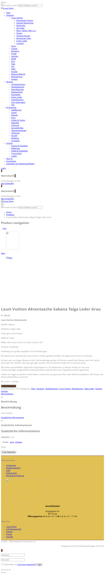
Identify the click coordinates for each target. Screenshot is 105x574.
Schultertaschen (18, 84)
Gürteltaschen (17, 99)
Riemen (14, 115)
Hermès (14, 56)
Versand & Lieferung (15, 475)
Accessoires (11, 107)
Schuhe (9, 143)
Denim (19, 33)
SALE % (9, 158)
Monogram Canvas (24, 20)
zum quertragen (18, 102)
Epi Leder (20, 28)
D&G (13, 69)
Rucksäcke (15, 94)
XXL (13, 105)
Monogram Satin (23, 38)
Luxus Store (11, 526)
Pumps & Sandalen (19, 145)
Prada (13, 53)
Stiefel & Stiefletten (19, 151)
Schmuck (15, 125)
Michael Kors (17, 76)
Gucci (13, 46)
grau (12, 442)
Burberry (15, 51)
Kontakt (9, 536)
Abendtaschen (17, 89)
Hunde (14, 135)
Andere (14, 79)
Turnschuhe (16, 153)
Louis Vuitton (17, 18)
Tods (13, 64)
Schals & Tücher (18, 120)
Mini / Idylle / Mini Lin (26, 30)
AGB (8, 470)
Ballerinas (15, 148)
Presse (9, 534)
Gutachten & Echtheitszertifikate (20, 163)
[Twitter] (2, 449)
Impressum (11, 465)
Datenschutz (11, 473)
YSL (12, 66)
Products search (11, 5)
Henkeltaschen (17, 87)
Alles (8, 12)
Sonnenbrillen (17, 128)
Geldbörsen (16, 110)
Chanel (14, 48)
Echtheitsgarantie (13, 529)
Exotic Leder (21, 41)
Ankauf (9, 531)
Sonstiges (15, 140)
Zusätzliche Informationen (12, 417)
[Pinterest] (6, 449)
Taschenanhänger (19, 130)
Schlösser (15, 133)
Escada (14, 71)
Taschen (9, 82)
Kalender (15, 122)
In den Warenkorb (8, 386)
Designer (10, 15)
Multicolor (20, 25)
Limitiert (20, 43)
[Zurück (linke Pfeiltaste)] (2, 572)
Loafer (14, 156)
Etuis (13, 117)
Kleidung (15, 138)
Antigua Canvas (23, 35)
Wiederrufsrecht (13, 468)
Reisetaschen (17, 92)
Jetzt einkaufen (7, 183)
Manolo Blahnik (18, 74)
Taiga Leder (89, 388)
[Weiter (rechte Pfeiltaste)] (5, 572)
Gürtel (14, 112)
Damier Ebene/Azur (25, 23)
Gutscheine (11, 161)
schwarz (18, 442)
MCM (13, 58)
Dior (13, 61)
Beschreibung (7, 394)
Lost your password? (27, 564)
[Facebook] (4, 449)
